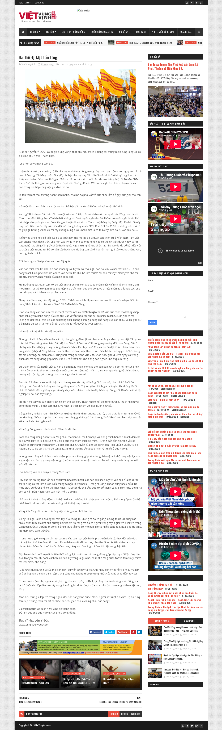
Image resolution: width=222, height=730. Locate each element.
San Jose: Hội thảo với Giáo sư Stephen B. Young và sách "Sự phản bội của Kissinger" (182, 671)
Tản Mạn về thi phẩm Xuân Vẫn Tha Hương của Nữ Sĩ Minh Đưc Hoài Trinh (79, 681)
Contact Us (39, 2)
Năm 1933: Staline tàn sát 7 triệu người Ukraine (126, 42)
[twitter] (197, 3)
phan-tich (98, 42)
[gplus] (201, 3)
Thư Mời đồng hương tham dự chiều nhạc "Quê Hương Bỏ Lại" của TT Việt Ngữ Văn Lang (183, 629)
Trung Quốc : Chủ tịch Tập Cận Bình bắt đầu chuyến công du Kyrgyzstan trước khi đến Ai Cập (175, 608)
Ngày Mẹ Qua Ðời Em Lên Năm (35, 683)
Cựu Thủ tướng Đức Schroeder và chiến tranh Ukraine (197, 42)
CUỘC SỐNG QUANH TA (102, 31)
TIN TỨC (50, 31)
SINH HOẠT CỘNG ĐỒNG (73, 31)
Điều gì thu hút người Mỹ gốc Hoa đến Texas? (172, 445)
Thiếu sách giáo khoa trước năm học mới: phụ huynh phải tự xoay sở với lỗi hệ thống (172, 341)
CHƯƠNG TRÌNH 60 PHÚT (161, 584)
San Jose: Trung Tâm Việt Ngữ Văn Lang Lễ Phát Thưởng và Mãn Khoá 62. (173, 66)
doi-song (87, 64)
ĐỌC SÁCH (141, 31)
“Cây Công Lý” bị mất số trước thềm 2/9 (169, 347)
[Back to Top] (201, 726)
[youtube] (187, 3)
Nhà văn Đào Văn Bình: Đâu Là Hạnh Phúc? (118, 681)
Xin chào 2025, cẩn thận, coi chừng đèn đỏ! (171, 385)
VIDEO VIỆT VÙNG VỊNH (163, 31)
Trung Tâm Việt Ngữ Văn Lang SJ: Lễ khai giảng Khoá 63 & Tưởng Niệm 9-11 (183, 643)
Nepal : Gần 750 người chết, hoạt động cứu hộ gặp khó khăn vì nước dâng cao (174, 601)
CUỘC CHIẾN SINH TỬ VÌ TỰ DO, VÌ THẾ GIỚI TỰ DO (56, 42)
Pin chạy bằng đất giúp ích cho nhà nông (170, 438)
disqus (124, 713)
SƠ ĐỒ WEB (124, 31)
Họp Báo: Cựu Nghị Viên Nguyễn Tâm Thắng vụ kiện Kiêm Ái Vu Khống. (183, 657)
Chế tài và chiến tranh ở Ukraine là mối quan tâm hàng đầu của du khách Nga (174, 454)
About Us (28, 2)
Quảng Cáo (186, 31)
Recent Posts (162, 621)
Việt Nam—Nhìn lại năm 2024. (164, 399)
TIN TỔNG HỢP (155, 588)
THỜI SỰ (34, 31)
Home (21, 2)
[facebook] (192, 3)
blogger (114, 713)
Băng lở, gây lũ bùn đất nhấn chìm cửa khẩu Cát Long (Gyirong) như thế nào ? (173, 594)
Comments (189, 621)
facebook (135, 713)
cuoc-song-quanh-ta (70, 64)
